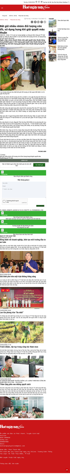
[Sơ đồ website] (36, 2)
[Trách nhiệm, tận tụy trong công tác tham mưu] (22, 366)
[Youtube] (42, 2)
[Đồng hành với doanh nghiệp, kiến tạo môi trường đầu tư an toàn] (22, 262)
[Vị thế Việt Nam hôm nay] (52, 32)
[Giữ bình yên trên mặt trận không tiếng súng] (22, 298)
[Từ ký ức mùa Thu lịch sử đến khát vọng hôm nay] (52, 40)
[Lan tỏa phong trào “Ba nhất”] (22, 332)
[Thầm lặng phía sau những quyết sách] (22, 407)
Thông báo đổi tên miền (9, 464)
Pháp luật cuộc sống (23, 15)
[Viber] (41, 22)
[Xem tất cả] (3, 8)
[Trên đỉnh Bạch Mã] (52, 23)
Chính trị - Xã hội (13, 15)
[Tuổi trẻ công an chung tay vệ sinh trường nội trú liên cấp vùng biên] (52, 58)
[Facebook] (39, 2)
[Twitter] (45, 22)
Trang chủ (4, 15)
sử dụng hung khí (27, 156)
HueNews (65, 2)
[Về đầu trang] (67, 470)
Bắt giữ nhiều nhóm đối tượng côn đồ (11, 156)
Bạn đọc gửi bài (47, 2)
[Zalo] (38, 22)
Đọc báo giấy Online (57, 2)
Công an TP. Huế (8, 158)
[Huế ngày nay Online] (37, 8)
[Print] (32, 22)
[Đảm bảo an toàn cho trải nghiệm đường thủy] (52, 49)
